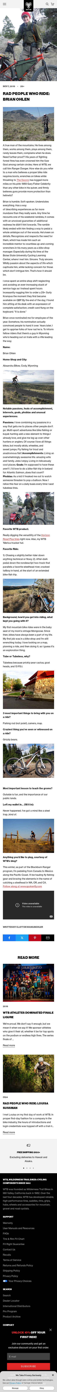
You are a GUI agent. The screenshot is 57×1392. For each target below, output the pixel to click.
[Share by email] (47, 938)
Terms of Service (12, 1260)
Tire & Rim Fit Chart (13, 1238)
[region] (28, 1153)
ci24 (5, 1097)
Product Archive (11, 1316)
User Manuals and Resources (18, 1228)
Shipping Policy (11, 1270)
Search (7, 1295)
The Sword (23, 180)
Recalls (7, 1254)
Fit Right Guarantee (13, 1244)
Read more (9, 1045)
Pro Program (10, 1311)
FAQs (6, 1233)
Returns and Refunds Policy (18, 1265)
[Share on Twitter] (22, 938)
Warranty (8, 1223)
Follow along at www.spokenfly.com (22, 886)
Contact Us (9, 1249)
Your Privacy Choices (19, 1281)
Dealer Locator (11, 1300)
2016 (5, 1006)
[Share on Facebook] (9, 938)
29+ (22, 86)
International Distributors (16, 1306)
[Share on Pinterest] (35, 938)
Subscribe (28, 1366)
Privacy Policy (10, 1276)
